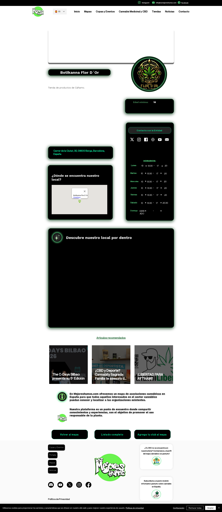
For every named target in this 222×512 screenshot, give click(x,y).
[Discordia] (51, 485)
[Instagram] (79, 485)
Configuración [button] (178, 508)
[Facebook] (88, 485)
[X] (70, 485)
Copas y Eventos (56, 447)
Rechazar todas (195, 508)
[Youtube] (60, 485)
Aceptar (210, 508)
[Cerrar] (218, 508)
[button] (156, 494)
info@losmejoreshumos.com (166, 3)
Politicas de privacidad (135, 508)
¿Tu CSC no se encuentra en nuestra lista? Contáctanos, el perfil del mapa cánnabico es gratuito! (156, 451)
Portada (52, 455)
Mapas (52, 463)
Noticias (52, 470)
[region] (156, 460)
